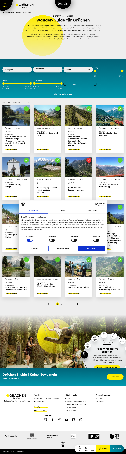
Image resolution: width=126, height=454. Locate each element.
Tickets (104, 448)
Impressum (5, 451)
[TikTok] (59, 420)
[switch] (52, 240)
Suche (92, 450)
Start (4, 12)
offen (100, 84)
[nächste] (74, 304)
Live (80, 450)
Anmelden (115, 377)
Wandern (18, 12)
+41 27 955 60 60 (40, 410)
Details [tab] (63, 210)
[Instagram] (45, 420)
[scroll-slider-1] (110, 342)
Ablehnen (34, 248)
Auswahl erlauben (63, 248)
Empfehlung (72, 84)
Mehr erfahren (11, 149)
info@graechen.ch (41, 407)
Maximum (120, 74)
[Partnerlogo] (11, 436)
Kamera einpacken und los (107, 367)
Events (86, 450)
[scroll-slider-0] (104, 342)
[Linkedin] (73, 420)
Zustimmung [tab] (33, 210)
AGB (12, 451)
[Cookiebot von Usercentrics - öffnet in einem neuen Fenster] (96, 204)
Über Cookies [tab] (92, 210)
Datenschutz (20, 451)
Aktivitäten (10, 12)
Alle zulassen (91, 248)
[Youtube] (66, 420)
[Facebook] (52, 420)
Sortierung (6, 102)
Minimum (97, 74)
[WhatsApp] (80, 420)
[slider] (95, 71)
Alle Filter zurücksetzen (63, 94)
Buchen (118, 448)
